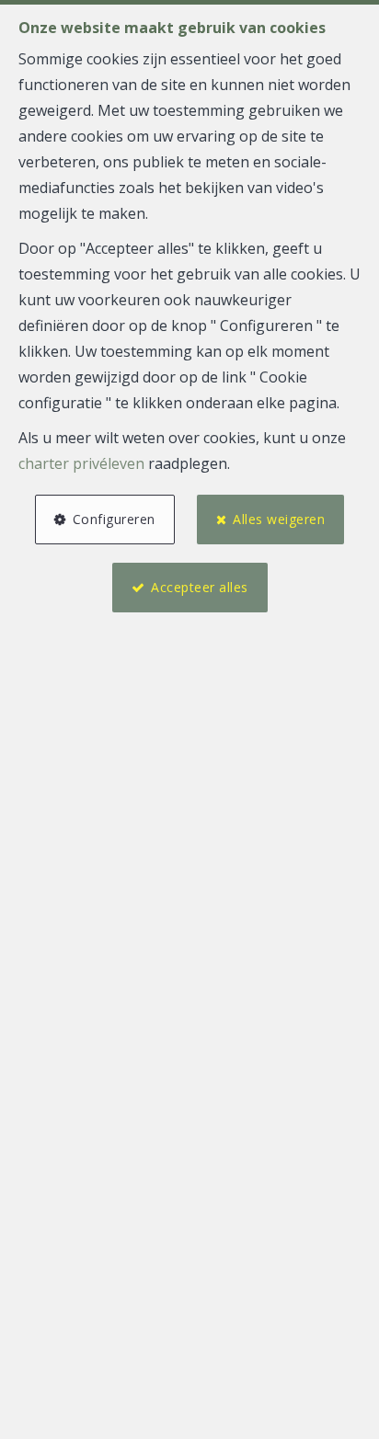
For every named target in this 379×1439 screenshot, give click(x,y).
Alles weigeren (279, 519)
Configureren (114, 519)
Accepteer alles (199, 587)
